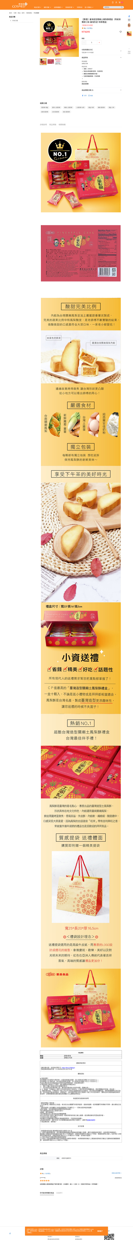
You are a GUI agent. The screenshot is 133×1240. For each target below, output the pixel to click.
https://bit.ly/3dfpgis (68, 1067)
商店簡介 (50, 1236)
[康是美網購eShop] (20, 5)
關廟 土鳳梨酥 (68, 107)
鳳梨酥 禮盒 (44, 107)
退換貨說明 (91, 1120)
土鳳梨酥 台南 (80, 107)
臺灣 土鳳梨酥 (56, 107)
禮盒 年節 (91, 107)
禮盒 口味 (111, 107)
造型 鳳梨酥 (66, 112)
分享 (85, 95)
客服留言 (77, 1236)
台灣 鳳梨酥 (55, 112)
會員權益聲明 (78, 1239)
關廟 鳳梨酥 (101, 107)
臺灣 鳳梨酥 (44, 112)
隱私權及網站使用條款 (53, 1239)
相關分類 (43, 103)
